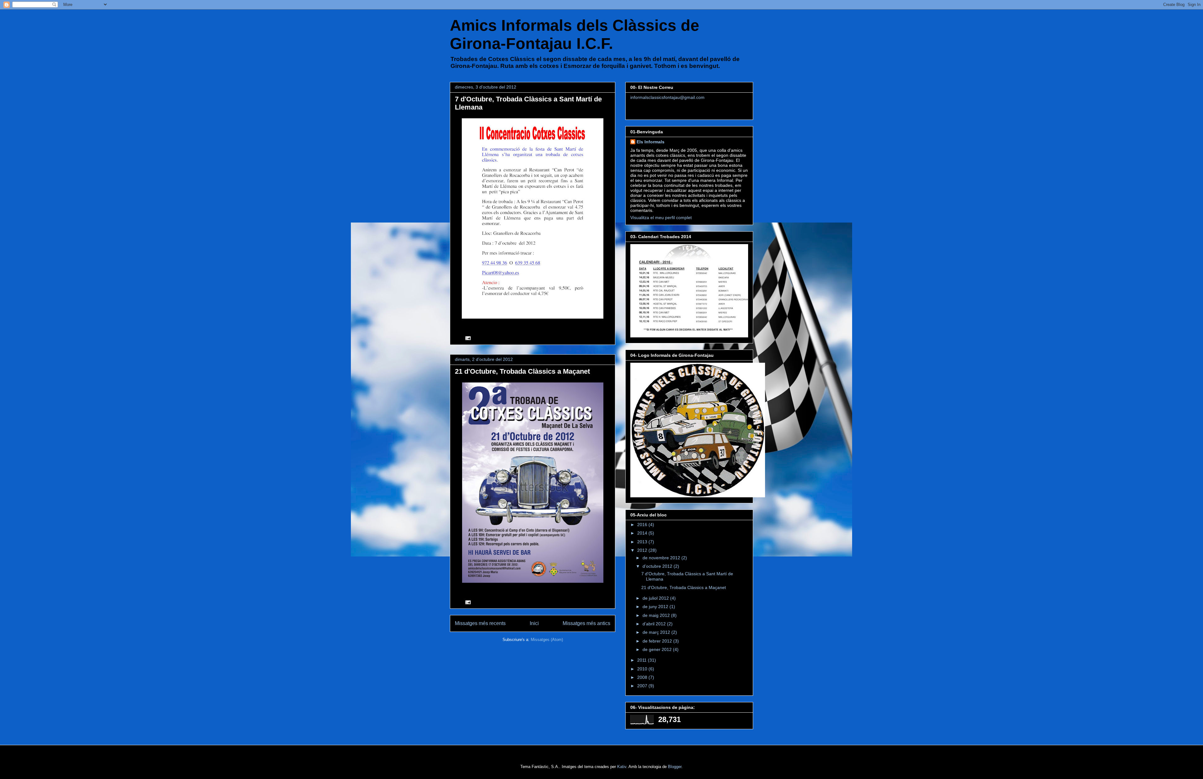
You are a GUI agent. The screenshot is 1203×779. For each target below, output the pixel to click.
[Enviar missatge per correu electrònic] (467, 338)
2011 (642, 660)
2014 (642, 533)
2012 (642, 550)
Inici (534, 623)
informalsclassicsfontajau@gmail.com (667, 97)
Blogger (674, 766)
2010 (642, 668)
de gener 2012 (658, 649)
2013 (642, 541)
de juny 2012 (656, 606)
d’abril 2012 (655, 623)
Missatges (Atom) (547, 639)
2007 (642, 685)
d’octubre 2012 (658, 566)
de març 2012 (657, 632)
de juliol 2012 (656, 598)
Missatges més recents (480, 623)
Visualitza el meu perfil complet (661, 217)
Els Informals (650, 141)
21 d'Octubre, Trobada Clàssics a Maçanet (522, 371)
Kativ (621, 766)
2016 (642, 524)
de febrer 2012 (658, 640)
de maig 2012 (657, 615)
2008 (642, 677)
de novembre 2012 (662, 557)
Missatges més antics (586, 623)
